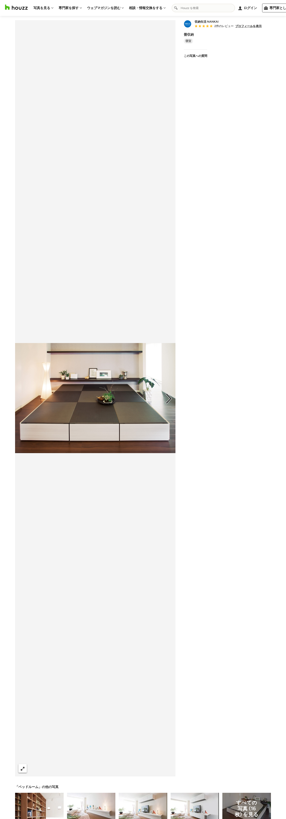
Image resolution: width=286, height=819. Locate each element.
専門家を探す (69, 8)
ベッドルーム (28, 787)
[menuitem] (43, 8)
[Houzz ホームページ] (16, 7)
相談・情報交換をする (145, 8)
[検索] (176, 8)
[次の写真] (169, 398)
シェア (88, 768)
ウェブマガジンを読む (104, 8)
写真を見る (41, 8)
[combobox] (203, 8)
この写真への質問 (195, 56)
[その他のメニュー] (168, 768)
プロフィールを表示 (248, 26)
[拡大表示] (22, 768)
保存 (109, 768)
